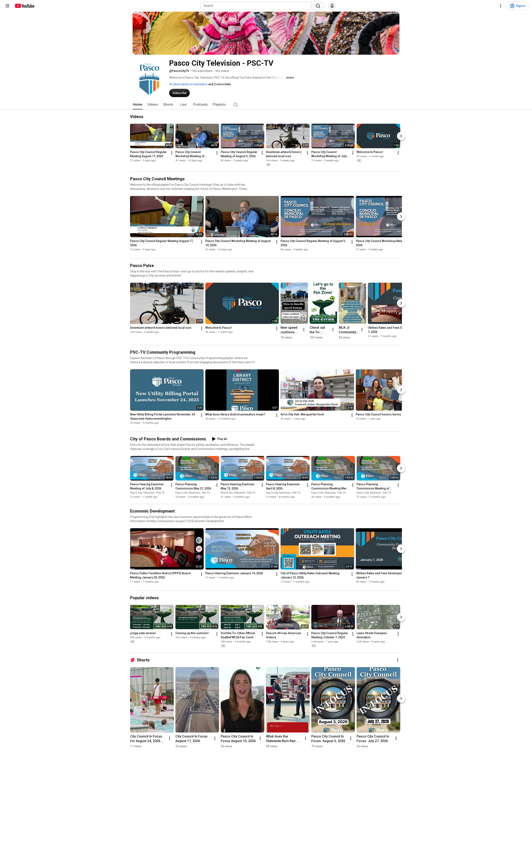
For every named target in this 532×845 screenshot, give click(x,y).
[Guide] (7, 5)
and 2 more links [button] (219, 84)
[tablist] (266, 105)
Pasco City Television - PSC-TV (147, 492)
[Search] (318, 6)
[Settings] (500, 5)
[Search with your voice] (332, 6)
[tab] (138, 105)
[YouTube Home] (24, 6)
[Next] (401, 136)
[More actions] (171, 153)
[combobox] (256, 5)
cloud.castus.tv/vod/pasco (189, 84)
